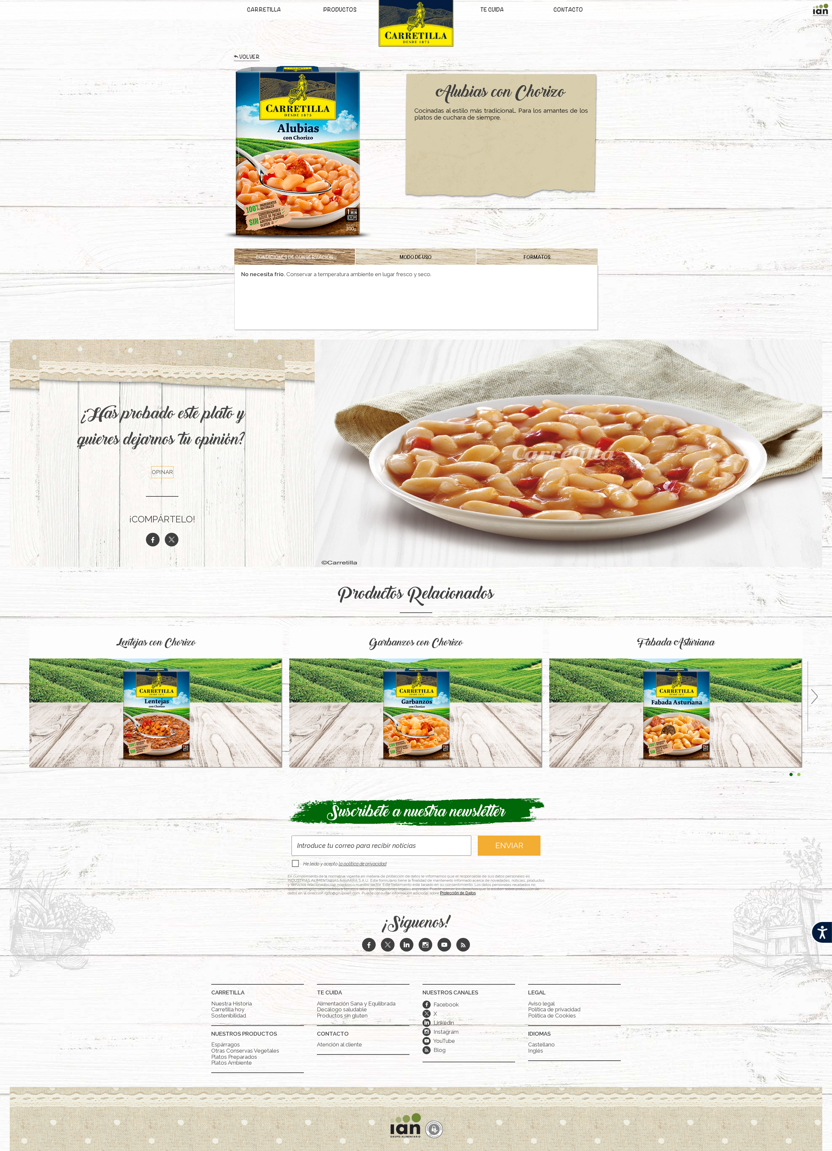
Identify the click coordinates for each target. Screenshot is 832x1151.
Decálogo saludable (342, 1009)
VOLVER (249, 58)
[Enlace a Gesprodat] (434, 1130)
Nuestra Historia (231, 1003)
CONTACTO (568, 10)
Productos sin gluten (342, 1015)
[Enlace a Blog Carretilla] (463, 945)
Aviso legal (541, 1003)
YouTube (439, 1041)
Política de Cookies (552, 1015)
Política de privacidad (554, 1009)
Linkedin (439, 1022)
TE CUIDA (492, 10)
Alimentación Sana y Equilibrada (356, 1003)
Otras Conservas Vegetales (245, 1050)
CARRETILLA (264, 10)
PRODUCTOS (340, 10)
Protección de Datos (458, 893)
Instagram (441, 1032)
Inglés (535, 1050)
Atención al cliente (339, 1044)
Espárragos (225, 1044)
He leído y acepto (344, 863)
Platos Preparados (234, 1057)
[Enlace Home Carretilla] (416, 27)
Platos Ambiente (231, 1062)
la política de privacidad (362, 863)
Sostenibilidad (228, 1015)
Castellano (541, 1044)
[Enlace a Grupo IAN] (820, 11)
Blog (439, 1050)
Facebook (441, 1004)
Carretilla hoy (227, 1009)
